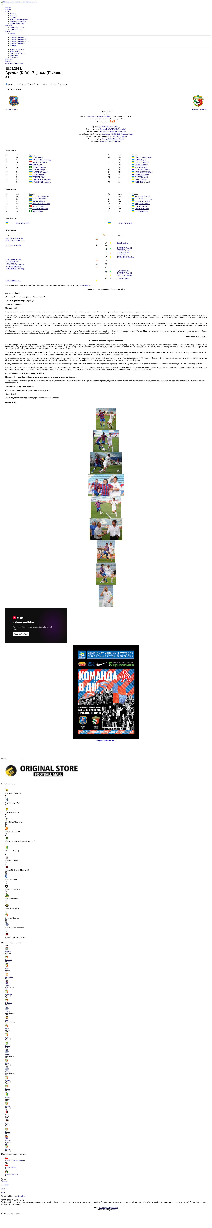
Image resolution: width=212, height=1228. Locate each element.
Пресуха (39, 84)
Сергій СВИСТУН (125, 223)
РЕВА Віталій (37, 157)
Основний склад (16, 29)
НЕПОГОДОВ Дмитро (143, 157)
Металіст (7, 1046)
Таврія (7, 985)
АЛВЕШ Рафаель (39, 167)
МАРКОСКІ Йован (142, 170)
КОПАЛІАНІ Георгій (40, 196)
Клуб (7, 11)
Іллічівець (8, 1140)
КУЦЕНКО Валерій (142, 204)
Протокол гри (13, 84)
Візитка (12, 13)
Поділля (7, 1054)
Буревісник (8, 951)
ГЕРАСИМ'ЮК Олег (40, 199)
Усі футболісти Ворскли (19, 19)
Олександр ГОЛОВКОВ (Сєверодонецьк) (117, 134)
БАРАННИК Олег (142, 209)
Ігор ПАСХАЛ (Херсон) (117, 136)
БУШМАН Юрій (38, 177)
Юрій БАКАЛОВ (22, 223)
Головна (8, 7)
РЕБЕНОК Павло (141, 211)
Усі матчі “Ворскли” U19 (19, 41)
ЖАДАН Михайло (10, 1167)
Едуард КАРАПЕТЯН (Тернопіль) (113, 129)
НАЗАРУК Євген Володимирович (15, 1160)
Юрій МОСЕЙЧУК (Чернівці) (108, 127)
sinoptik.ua (21, 1196)
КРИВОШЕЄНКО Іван (143, 172)
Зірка (6, 1020)
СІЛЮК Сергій (140, 160)
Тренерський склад (17, 27)
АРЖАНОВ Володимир (41, 179)
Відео (55, 84)
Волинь (7, 1123)
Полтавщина (14, 57)
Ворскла (7, 1080)
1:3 (6, 954)
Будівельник (8, 994)
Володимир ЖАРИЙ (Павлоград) (113, 131)
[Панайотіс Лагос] (106, 463)
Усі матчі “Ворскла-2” (18, 43)
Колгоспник (8, 960)
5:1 (6, 1023)
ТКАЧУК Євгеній (141, 177)
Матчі (7, 31)
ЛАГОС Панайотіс (142, 175)
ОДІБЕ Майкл (37, 211)
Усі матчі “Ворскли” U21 (19, 39)
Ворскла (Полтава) (199, 109)
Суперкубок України (17, 53)
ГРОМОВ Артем (141, 165)
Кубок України (15, 51)
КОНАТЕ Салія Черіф (11, 1174)
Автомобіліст (9, 977)
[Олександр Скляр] (106, 574)
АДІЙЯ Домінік (38, 175)
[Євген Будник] (106, 551)
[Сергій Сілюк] (106, 441)
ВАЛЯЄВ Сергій (38, 201)
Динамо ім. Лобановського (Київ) (98, 116)
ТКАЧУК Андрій (38, 170)
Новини (8, 9)
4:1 (6, 972)
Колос (7, 968)
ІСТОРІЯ (13, 15)
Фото (47, 84)
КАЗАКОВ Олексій (142, 196)
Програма (63, 84)
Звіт (31, 84)
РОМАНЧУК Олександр (41, 160)
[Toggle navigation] (2, 4)
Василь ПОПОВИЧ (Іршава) (110, 141)
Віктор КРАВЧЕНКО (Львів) (113, 139)
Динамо (7, 1011)
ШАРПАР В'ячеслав (40, 209)
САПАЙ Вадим (141, 206)
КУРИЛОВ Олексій (142, 182)
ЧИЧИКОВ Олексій (142, 201)
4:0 (6, 1092)
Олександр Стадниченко (14, 63)
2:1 (6, 1126)
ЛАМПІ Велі (37, 165)
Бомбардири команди (18, 21)
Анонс (24, 84)
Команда (8, 25)
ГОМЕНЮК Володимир (41, 182)
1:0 (6, 1058)
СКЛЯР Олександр (142, 162)
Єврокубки (14, 55)
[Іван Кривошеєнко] (106, 419)
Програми (9, 59)
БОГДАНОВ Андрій (40, 172)
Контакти (8, 61)
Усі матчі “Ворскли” (17, 37)
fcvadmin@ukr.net (84, 285)
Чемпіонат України (17, 49)
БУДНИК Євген (141, 167)
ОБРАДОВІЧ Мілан (39, 162)
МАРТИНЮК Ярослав (41, 204)
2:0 (6, 1075)
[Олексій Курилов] (106, 485)
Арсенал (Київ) (11, 109)
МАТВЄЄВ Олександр (143, 199)
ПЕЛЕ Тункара (38, 206)
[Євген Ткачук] (106, 507)
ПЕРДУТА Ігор (140, 179)
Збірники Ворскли (17, 23)
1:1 (6, 989)
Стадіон (13, 17)
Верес (7, 1115)
